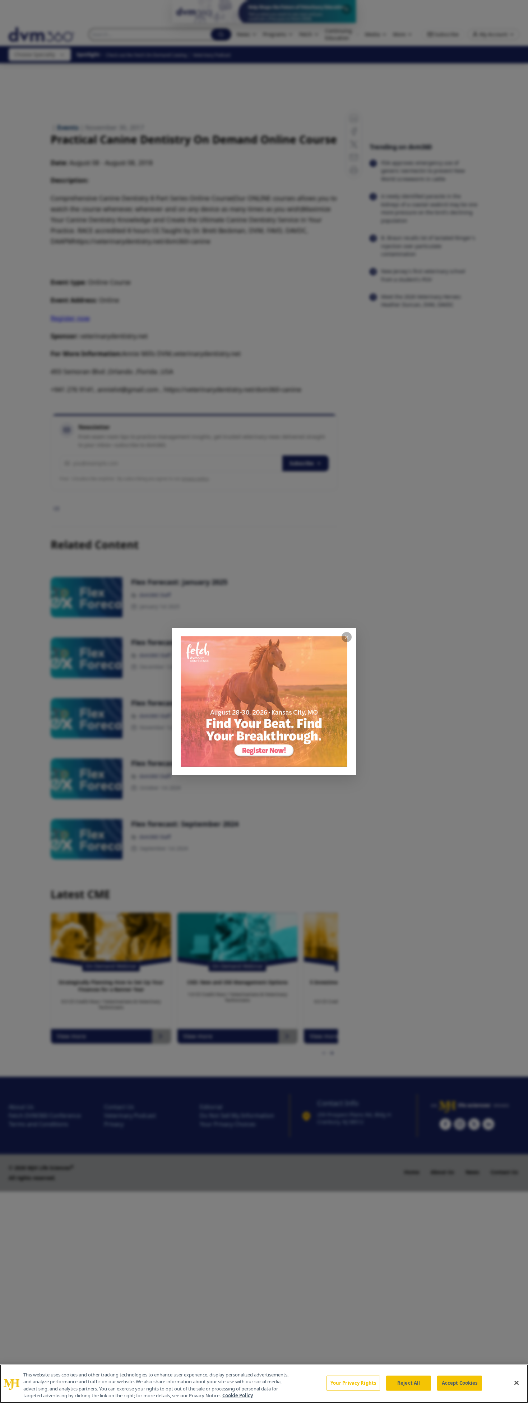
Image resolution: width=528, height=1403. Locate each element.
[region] (264, 1383)
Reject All (408, 1383)
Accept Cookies (460, 1383)
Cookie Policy (237, 1395)
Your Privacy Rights (353, 1383)
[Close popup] (347, 637)
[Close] (516, 1382)
